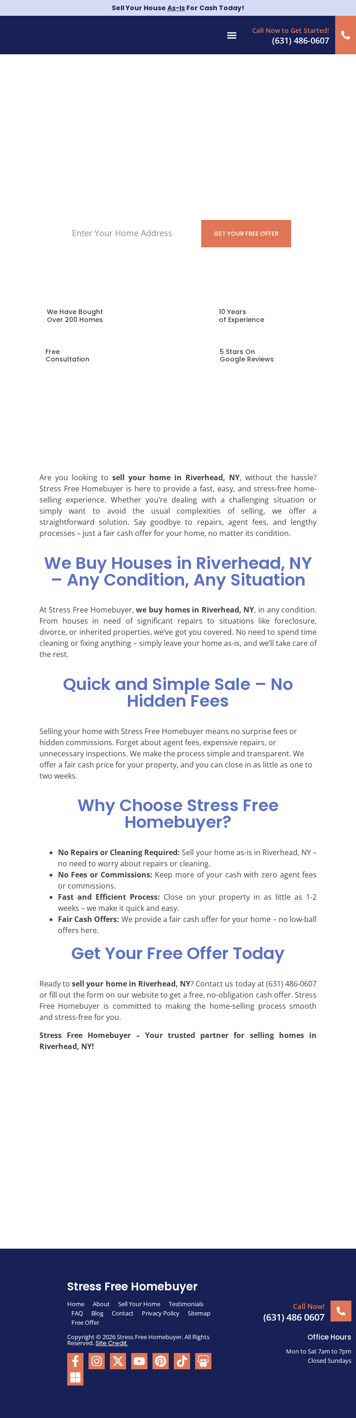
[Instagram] (97, 1361)
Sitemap (200, 1313)
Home (75, 1304)
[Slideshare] (203, 1361)
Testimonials (186, 1304)
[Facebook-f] (75, 1361)
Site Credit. (111, 1343)
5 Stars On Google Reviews (247, 355)
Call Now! (308, 1306)
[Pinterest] (161, 1361)
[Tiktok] (182, 1361)
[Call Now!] (341, 1311)
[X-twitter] (118, 1361)
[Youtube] (139, 1361)
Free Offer (85, 1322)
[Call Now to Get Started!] (345, 35)
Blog (97, 1313)
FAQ (77, 1313)
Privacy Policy (160, 1313)
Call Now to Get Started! (290, 30)
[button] (231, 35)
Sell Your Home (139, 1304)
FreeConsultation (67, 355)
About (101, 1304)
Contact (123, 1313)
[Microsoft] (75, 1377)
